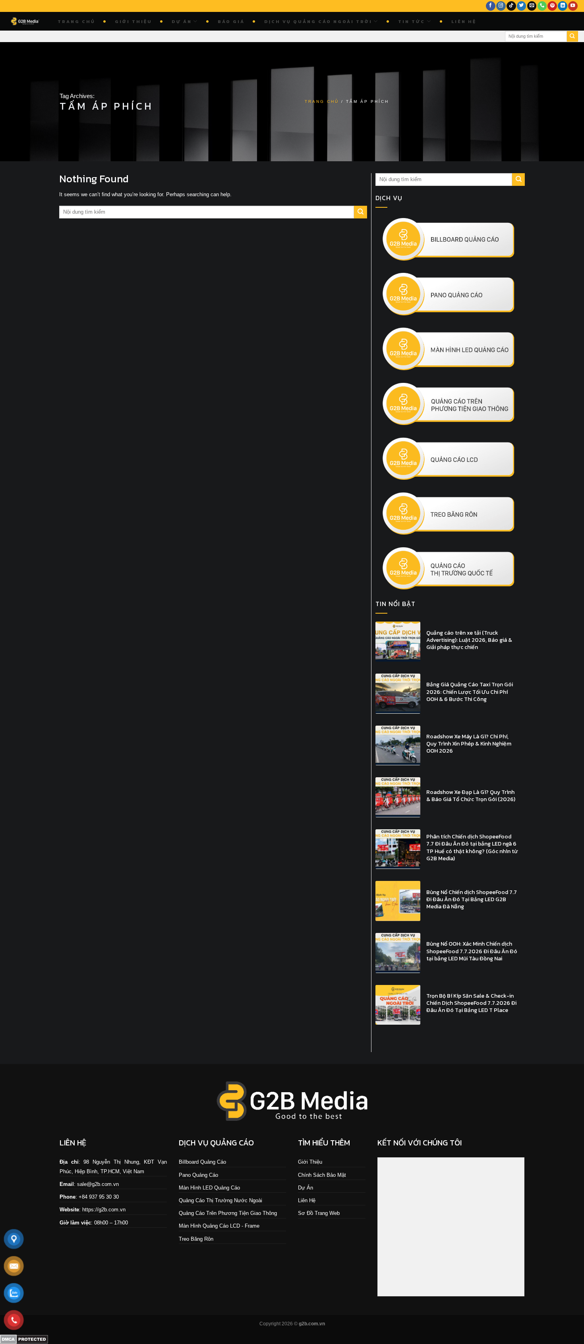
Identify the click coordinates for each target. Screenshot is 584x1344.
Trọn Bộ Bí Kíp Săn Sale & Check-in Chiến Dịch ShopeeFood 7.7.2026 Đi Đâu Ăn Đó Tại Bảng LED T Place (471, 1003)
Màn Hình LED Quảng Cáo (209, 1188)
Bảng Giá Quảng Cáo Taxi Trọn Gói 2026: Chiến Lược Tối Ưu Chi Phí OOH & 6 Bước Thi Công (469, 692)
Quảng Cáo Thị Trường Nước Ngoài (220, 1200)
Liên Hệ (463, 21)
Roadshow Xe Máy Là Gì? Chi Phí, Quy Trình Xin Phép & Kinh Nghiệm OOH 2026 (468, 744)
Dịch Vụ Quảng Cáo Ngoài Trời (318, 21)
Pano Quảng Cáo (198, 1175)
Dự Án (182, 21)
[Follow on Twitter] (521, 6)
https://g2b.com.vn (104, 1210)
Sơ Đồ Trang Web (319, 1213)
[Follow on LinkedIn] (562, 6)
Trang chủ (76, 21)
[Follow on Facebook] (490, 6)
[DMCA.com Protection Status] (24, 1339)
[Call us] (542, 6)
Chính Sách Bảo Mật (322, 1175)
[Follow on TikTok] (511, 6)
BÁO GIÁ (231, 21)
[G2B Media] (26, 21)
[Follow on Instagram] (501, 6)
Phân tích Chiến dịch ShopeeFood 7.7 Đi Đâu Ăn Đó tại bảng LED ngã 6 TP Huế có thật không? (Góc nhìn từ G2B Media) (472, 847)
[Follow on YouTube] (573, 6)
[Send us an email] (532, 6)
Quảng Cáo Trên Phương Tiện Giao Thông (228, 1213)
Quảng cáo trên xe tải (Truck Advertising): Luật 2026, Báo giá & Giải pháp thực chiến (469, 640)
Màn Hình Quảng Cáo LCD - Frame (219, 1226)
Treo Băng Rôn (196, 1239)
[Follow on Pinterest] (552, 6)
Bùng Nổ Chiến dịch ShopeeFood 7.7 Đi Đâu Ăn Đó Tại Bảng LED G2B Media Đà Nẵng (471, 900)
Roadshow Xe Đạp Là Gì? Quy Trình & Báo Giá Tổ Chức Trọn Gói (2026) (470, 796)
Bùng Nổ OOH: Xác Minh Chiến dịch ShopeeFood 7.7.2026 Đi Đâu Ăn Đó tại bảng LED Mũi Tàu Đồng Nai (471, 951)
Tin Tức (411, 21)
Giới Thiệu (133, 21)
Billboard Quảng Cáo (202, 1162)
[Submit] (572, 36)
